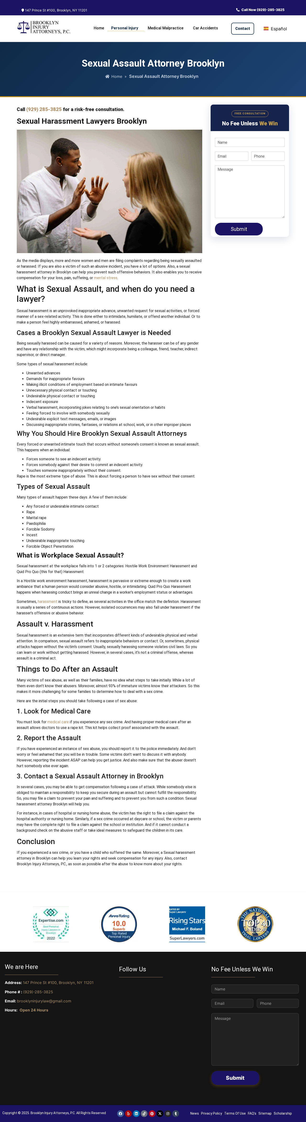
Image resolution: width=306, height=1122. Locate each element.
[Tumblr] (175, 1113)
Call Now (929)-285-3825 (262, 10)
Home (99, 28)
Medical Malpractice (165, 28)
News (194, 1113)
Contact (242, 28)
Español (278, 28)
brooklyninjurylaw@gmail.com (44, 1001)
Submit (239, 229)
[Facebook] (120, 1113)
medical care (58, 722)
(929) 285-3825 (44, 109)
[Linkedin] (136, 1113)
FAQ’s (252, 1113)
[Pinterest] (152, 1113)
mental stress (105, 278)
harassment (47, 601)
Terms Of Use (235, 1113)
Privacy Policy (211, 1113)
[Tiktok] (144, 1113)
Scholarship (283, 1113)
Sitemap (265, 1113)
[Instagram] (167, 1113)
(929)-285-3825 (38, 991)
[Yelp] (128, 1113)
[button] (126, 27)
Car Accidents (205, 28)
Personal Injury (124, 28)
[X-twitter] (160, 1113)
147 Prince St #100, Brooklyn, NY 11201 (55, 10)
